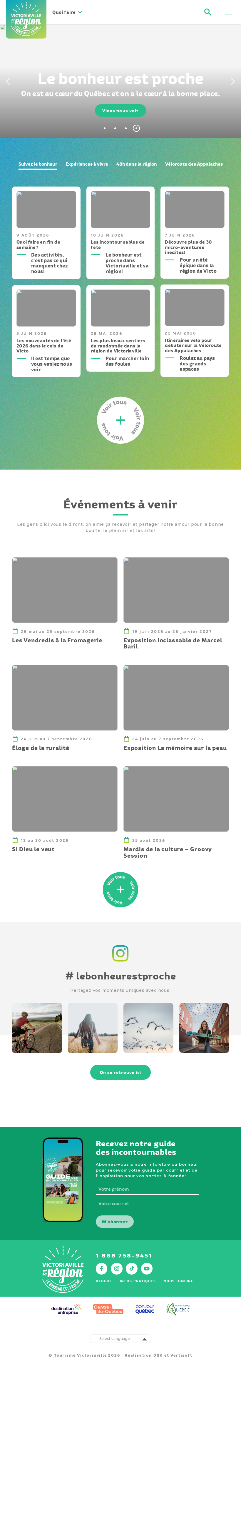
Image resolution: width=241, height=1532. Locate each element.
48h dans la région (136, 164)
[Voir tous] (120, 889)
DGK (158, 1355)
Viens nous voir (120, 110)
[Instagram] (120, 962)
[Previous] (7, 81)
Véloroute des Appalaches (194, 164)
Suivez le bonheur (38, 164)
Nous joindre (178, 1281)
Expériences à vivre (87, 164)
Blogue (104, 1281)
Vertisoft (181, 1355)
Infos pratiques (138, 1281)
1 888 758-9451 (124, 1255)
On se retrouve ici (120, 1072)
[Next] (234, 81)
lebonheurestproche (120, 976)
